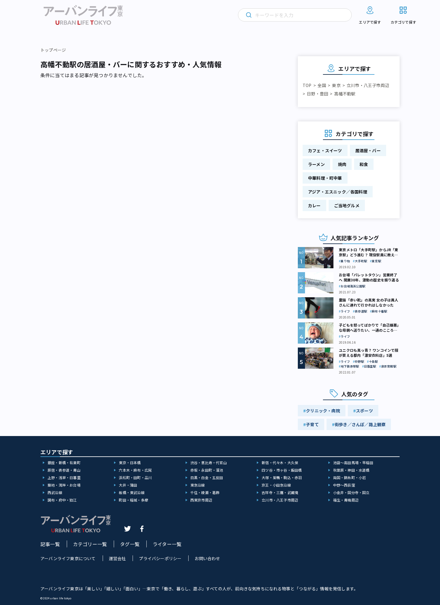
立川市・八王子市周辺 (368, 85)
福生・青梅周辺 (346, 499)
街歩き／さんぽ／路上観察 (360, 424)
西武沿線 (55, 492)
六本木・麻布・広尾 (135, 470)
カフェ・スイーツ (325, 150)
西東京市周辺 (201, 499)
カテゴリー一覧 (90, 544)
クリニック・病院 (323, 411)
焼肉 (342, 164)
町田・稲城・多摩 (133, 499)
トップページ (53, 50)
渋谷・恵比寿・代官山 (208, 462)
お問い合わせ (207, 558)
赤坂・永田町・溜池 (206, 470)
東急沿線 (197, 484)
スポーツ (364, 411)
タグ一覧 (129, 544)
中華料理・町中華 (325, 178)
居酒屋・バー (368, 150)
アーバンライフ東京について (68, 558)
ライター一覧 (167, 544)
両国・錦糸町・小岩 (349, 477)
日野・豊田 (317, 94)
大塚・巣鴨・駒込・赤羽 (282, 477)
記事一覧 (50, 544)
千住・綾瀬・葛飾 (205, 492)
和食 (363, 164)
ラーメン (316, 164)
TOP (307, 85)
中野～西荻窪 (344, 484)
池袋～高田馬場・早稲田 (353, 462)
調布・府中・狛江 (62, 499)
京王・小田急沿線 (276, 484)
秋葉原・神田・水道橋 (351, 470)
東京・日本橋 (130, 462)
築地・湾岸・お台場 (64, 484)
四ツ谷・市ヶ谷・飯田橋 (282, 470)
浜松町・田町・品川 (135, 477)
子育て (312, 424)
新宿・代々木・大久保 (280, 462)
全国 (322, 85)
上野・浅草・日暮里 (64, 477)
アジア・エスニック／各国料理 (337, 192)
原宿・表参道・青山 (64, 470)
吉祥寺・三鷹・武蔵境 (280, 492)
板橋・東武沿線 (131, 492)
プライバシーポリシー (160, 558)
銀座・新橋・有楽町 (64, 462)
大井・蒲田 (128, 484)
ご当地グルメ (346, 205)
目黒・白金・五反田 (206, 477)
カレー (314, 205)
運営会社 (117, 558)
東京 (336, 85)
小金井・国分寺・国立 (351, 492)
